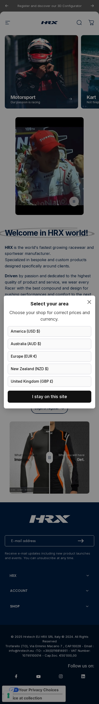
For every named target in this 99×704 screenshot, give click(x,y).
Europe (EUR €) (24, 356)
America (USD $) (25, 331)
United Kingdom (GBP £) (32, 381)
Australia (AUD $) (26, 344)
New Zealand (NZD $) (30, 369)
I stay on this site (49, 396)
